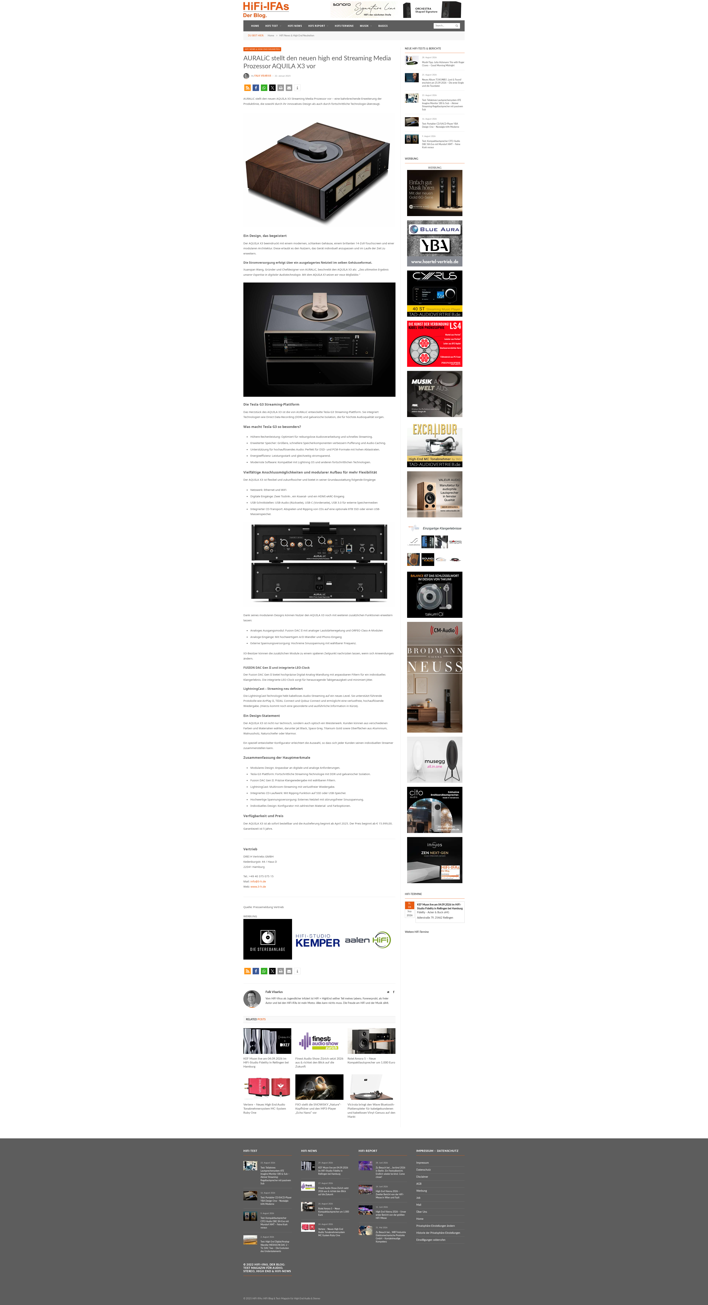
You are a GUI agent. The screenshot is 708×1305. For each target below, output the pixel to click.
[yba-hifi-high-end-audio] (434, 265)
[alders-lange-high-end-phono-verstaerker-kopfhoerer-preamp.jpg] (434, 416)
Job (418, 1198)
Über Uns (421, 1212)
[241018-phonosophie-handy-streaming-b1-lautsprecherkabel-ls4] (434, 366)
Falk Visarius (262, 76)
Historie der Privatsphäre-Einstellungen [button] (438, 1233)
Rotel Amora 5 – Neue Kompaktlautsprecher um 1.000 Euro (371, 1060)
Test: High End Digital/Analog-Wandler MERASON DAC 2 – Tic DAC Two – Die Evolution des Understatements (275, 1246)
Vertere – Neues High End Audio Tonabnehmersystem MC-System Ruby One (264, 1108)
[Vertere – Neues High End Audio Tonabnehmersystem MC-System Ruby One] (267, 1087)
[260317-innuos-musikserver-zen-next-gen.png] (434, 882)
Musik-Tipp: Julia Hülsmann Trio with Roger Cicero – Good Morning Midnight (443, 64)
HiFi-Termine (344, 25)
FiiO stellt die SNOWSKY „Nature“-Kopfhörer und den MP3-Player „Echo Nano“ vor (318, 1108)
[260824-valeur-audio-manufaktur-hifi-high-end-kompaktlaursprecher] (434, 516)
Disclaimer (422, 1177)
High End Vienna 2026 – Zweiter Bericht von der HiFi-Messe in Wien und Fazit (390, 1194)
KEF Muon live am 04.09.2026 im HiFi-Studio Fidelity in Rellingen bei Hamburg (266, 1062)
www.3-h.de (258, 886)
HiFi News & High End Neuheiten (262, 49)
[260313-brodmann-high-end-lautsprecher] (434, 732)
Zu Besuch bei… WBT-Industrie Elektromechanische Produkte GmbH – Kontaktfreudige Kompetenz (391, 1237)
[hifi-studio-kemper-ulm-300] (318, 958)
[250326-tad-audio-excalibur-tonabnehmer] (434, 466)
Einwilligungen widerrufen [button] (430, 1240)
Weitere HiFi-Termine (417, 932)
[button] (247, 88)
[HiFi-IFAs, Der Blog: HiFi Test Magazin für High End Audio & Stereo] (266, 10)
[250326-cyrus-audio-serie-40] (434, 316)
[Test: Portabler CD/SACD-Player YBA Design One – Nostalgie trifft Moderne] (412, 121)
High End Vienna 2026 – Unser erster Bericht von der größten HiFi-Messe (391, 1215)
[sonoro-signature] (397, 17)
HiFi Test (271, 25)
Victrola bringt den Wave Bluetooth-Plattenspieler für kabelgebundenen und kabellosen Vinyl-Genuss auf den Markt (371, 1110)
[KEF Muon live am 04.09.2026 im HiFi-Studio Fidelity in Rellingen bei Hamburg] (267, 1041)
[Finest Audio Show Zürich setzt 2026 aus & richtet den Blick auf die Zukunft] (319, 1041)
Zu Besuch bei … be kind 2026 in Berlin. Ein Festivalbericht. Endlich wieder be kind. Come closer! (390, 1172)
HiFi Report (316, 25)
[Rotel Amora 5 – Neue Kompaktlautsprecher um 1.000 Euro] (371, 1041)
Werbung (421, 1191)
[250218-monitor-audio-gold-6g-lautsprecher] (434, 215)
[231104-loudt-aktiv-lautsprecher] (434, 782)
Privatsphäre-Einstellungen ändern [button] (435, 1226)
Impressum (422, 1163)
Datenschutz (423, 1170)
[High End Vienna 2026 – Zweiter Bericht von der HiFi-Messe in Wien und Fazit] (365, 1189)
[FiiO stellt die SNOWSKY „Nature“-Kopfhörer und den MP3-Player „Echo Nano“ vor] (319, 1087)
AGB (418, 1184)
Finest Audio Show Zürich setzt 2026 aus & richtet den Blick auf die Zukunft (319, 1062)
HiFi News (295, 25)
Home (255, 25)
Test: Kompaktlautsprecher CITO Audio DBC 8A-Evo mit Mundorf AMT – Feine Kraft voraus (441, 144)
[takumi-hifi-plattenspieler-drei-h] (434, 617)
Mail (418, 1205)
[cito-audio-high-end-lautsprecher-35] (434, 832)
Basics (383, 25)
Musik (364, 25)
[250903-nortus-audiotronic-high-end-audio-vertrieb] (434, 567)
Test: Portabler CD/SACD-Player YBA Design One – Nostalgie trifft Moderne (440, 125)
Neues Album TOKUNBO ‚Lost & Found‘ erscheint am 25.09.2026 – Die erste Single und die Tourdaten (443, 83)
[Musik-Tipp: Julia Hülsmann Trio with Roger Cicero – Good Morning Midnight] (412, 60)
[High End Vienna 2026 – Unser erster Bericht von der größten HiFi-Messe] (365, 1210)
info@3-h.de (258, 881)
